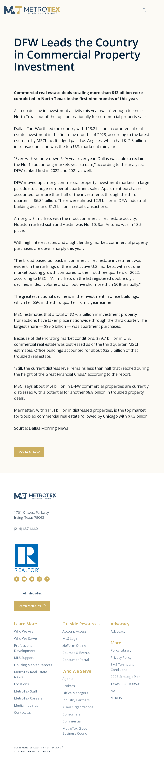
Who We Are (24, 631)
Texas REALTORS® (125, 684)
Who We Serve (25, 638)
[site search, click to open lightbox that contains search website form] (144, 10)
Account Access (74, 631)
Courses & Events (76, 652)
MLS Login (70, 638)
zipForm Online (74, 645)
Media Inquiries (26, 705)
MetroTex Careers (28, 698)
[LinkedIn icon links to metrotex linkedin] (47, 579)
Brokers (68, 686)
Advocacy (118, 631)
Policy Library (121, 650)
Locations (21, 684)
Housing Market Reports (33, 665)
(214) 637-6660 (26, 528)
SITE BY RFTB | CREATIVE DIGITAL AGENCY (32, 751)
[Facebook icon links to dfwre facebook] (16, 579)
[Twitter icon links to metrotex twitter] (31, 579)
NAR (114, 690)
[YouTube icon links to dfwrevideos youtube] (24, 579)
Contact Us (22, 712)
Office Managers (75, 692)
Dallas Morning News (48, 428)
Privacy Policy (121, 657)
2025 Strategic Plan (125, 676)
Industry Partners (76, 700)
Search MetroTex (30, 606)
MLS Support (24, 657)
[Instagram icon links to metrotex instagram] (39, 579)
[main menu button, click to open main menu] (156, 10)
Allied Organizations (77, 707)
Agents (67, 678)
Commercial (71, 721)
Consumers (71, 714)
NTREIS (116, 698)
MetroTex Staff (25, 691)
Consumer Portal (75, 659)
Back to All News (29, 452)
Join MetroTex (32, 593)
